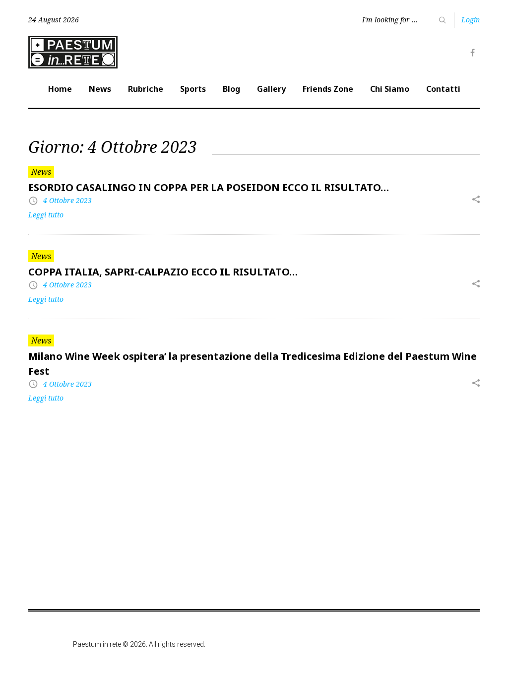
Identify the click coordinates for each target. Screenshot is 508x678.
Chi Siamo (389, 88)
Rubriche (145, 88)
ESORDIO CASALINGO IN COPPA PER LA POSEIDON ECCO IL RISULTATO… (208, 187)
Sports (193, 88)
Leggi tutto (46, 214)
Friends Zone (328, 88)
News (100, 88)
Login (470, 19)
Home (60, 88)
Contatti (443, 88)
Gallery (271, 88)
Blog (231, 88)
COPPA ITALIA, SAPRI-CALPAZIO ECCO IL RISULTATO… (163, 271)
